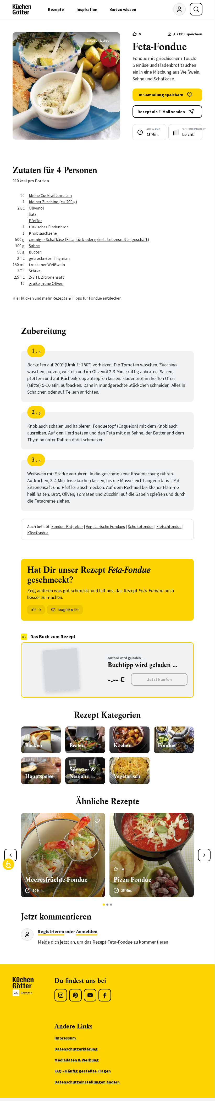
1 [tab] (104, 905)
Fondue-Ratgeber (67, 526)
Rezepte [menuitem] (56, 9)
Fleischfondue (168, 526)
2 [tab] (107, 905)
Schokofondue (140, 526)
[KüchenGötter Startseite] (21, 9)
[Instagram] (60, 995)
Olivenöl (36, 208)
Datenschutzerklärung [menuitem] (76, 1049)
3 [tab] (111, 905)
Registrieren (51, 931)
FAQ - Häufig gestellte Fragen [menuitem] (82, 1071)
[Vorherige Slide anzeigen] (10, 855)
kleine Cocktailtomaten (50, 195)
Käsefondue (37, 532)
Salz (32, 214)
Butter (35, 252)
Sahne (34, 245)
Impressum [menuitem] (65, 1038)
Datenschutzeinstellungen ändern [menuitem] (87, 1082)
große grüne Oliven (46, 283)
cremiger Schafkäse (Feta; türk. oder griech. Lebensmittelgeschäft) (89, 239)
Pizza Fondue (133, 880)
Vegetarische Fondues (105, 526)
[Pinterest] (75, 995)
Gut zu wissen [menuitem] (123, 9)
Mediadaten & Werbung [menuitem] (76, 1060)
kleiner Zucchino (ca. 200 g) (53, 201)
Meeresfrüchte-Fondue (56, 880)
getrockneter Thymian (49, 258)
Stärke (35, 270)
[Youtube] (90, 995)
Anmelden (86, 931)
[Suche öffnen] (196, 9)
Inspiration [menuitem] (86, 9)
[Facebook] (104, 995)
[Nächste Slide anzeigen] (204, 855)
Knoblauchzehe (43, 233)
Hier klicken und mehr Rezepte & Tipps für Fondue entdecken (67, 298)
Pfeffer (35, 220)
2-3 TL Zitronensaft (46, 277)
